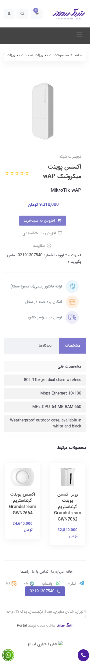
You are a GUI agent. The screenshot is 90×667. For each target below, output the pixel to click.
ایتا (8, 583)
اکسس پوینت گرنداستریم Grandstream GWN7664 (22, 503)
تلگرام (72, 583)
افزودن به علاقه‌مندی (39, 233)
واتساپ (48, 583)
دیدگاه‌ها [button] (45, 346)
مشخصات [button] (72, 346)
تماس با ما (40, 572)
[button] (36, 14)
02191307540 (29, 255)
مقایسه (39, 246)
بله (26, 583)
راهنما (24, 572)
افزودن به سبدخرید (40, 220)
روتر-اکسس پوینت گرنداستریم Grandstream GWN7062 (67, 507)
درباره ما (57, 572)
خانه (69, 572)
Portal (22, 625)
